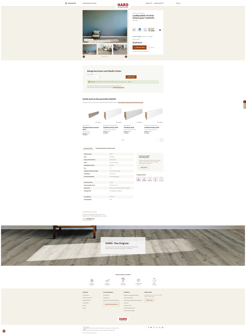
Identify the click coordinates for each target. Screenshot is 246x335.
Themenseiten (86, 303)
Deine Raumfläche (90, 74)
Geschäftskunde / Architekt (89, 3)
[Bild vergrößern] (124, 40)
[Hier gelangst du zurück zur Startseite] (123, 319)
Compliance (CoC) (127, 305)
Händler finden (131, 77)
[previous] (158, 140)
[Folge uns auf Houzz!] (161, 327)
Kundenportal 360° (87, 300)
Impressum (126, 303)
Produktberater (86, 295)
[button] (244, 101)
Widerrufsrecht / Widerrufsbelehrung (111, 300)
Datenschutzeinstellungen (129, 310)
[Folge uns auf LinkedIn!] (159, 327)
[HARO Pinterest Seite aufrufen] (153, 327)
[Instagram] (156, 327)
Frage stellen (144, 167)
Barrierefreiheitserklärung (129, 308)
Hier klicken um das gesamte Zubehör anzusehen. (130, 102)
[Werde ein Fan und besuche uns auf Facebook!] (148, 327)
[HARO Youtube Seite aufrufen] (150, 327)
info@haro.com (90, 218)
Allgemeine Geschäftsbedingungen (131, 295)
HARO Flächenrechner (118, 87)
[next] (161, 140)
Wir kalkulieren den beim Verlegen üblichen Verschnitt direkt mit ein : (111, 82)
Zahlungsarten (106, 297)
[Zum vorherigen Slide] (84, 56)
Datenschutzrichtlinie (128, 297)
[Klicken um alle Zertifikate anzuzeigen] (160, 30)
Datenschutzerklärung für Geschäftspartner (133, 300)
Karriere (84, 305)
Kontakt (84, 308)
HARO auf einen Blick (87, 297)
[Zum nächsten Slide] (126, 56)
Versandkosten (106, 295)
